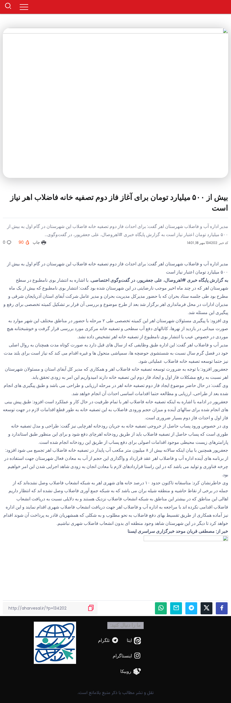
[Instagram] (127, 656)
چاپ (37, 242)
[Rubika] (131, 671)
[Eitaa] (134, 640)
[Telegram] (108, 640)
